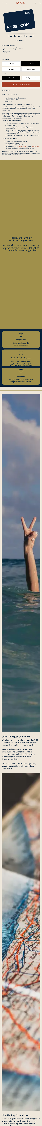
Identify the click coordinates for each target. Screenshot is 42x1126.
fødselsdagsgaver (21, 146)
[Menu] (2, 3)
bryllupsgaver (35, 146)
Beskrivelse (6, 91)
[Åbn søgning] (6, 3)
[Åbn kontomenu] (35, 3)
